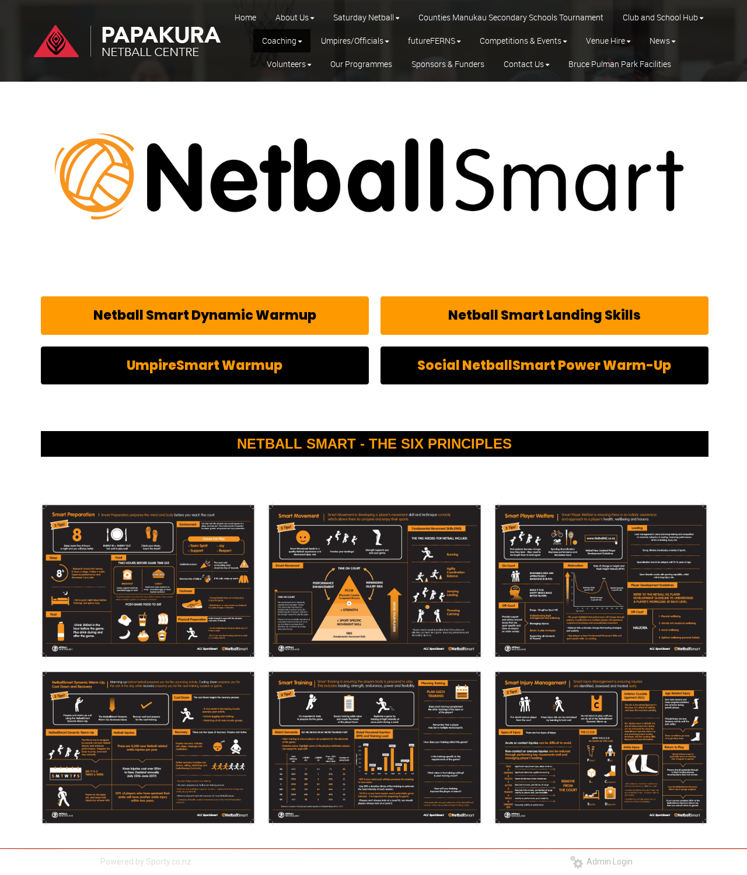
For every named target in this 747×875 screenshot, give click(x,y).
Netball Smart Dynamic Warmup (204, 315)
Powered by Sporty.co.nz (145, 861)
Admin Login (608, 861)
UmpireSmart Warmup (204, 365)
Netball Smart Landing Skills (544, 315)
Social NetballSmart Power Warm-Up (544, 365)
